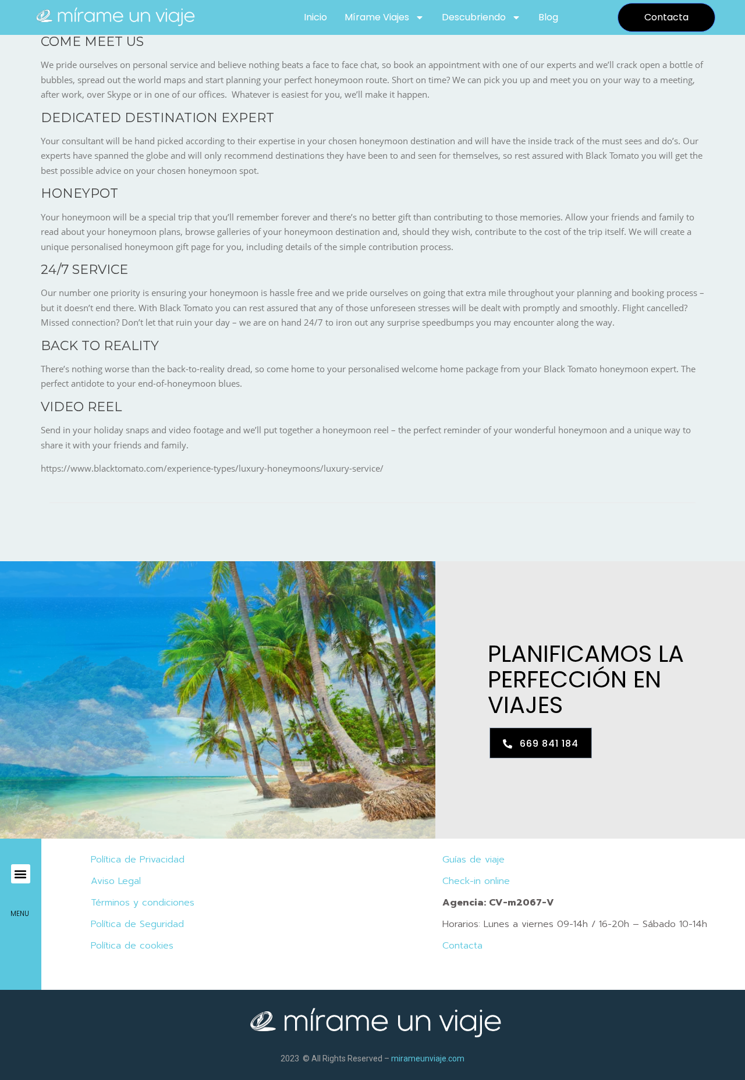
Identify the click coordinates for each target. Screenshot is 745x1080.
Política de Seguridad (137, 924)
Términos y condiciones (142, 903)
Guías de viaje (473, 860)
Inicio (315, 17)
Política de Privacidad (138, 860)
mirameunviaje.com (427, 1058)
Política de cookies (132, 946)
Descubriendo (474, 17)
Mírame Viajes (377, 17)
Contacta (462, 946)
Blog (548, 17)
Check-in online (476, 881)
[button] (20, 873)
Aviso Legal (116, 881)
